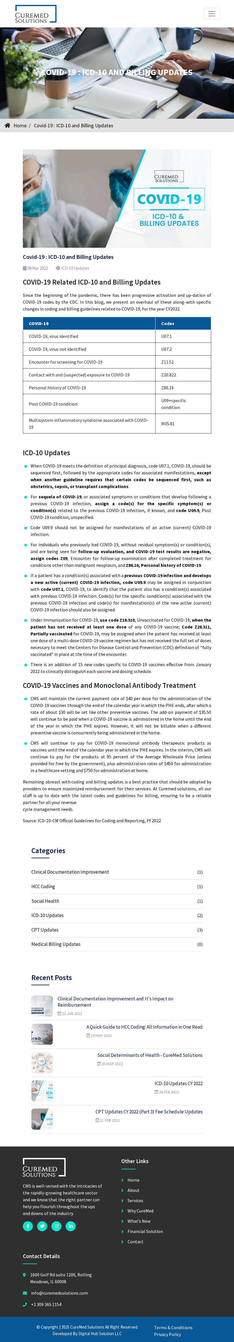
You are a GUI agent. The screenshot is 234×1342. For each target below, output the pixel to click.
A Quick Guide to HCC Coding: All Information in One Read (144, 1027)
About (134, 1190)
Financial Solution (145, 1231)
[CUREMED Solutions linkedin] (71, 1226)
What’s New (139, 1221)
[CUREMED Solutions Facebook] (28, 1226)
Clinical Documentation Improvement (70, 872)
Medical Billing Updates (55, 944)
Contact (136, 1241)
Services (135, 1200)
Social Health (45, 901)
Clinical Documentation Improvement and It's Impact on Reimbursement (115, 1002)
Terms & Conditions (173, 1327)
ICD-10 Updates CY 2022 (179, 1083)
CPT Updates (44, 930)
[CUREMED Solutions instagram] (56, 1226)
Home (19, 125)
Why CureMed (141, 1211)
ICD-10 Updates (74, 268)
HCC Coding (43, 886)
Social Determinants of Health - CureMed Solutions (150, 1055)
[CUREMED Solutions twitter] (42, 1226)
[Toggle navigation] (212, 13)
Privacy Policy (167, 1334)
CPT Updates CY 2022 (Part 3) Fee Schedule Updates (149, 1112)
